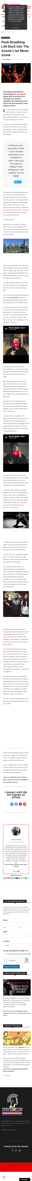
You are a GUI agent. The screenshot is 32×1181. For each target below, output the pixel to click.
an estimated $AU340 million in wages (14, 212)
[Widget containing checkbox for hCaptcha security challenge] (16, 960)
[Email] (13, 878)
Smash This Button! (11, 967)
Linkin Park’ (6, 637)
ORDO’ (9, 384)
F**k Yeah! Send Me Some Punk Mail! (18, 954)
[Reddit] (8, 878)
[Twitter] (16, 804)
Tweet (18, 182)
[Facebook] (11, 804)
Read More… (16, 27)
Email (5, 932)
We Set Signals (7, 295)
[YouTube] (24, 804)
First (4, 927)
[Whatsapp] (21, 878)
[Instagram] (20, 804)
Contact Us (19, 1169)
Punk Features (11, 32)
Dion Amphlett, (14, 297)
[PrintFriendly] (28, 878)
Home (4, 17)
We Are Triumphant (17, 369)
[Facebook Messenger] (11, 878)
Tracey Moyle (6, 59)
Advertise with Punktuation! (9, 1167)
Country (6, 941)
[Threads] (17, 878)
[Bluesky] (15, 878)
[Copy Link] (23, 878)
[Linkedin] (25, 878)
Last (19, 927)
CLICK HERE (6, 1075)
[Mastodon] (19, 878)
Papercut (13, 637)
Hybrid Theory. (7, 644)
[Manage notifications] (3, 1177)
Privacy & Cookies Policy (8, 1169)
